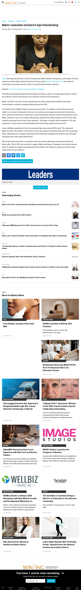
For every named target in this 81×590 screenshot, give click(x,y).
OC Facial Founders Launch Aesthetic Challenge (26, 89)
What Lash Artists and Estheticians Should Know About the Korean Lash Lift (30, 204)
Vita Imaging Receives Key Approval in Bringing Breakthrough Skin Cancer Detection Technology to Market (20, 406)
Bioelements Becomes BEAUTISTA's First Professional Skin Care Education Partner (59, 368)
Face (3, 275)
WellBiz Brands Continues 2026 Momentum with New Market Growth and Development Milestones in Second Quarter (19, 499)
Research (4, 243)
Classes (45, 361)
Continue (51, 581)
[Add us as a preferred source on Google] (23, 155)
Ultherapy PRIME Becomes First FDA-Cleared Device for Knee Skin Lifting (30, 225)
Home (4, 21)
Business (11, 21)
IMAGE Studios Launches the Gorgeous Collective (56, 450)
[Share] (9, 155)
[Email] (4, 155)
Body (3, 233)
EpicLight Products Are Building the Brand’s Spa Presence (24, 277)
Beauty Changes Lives (54, 81)
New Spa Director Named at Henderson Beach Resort (16, 543)
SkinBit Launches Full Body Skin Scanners (57, 325)
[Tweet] (18, 155)
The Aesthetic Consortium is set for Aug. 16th (59, 506)
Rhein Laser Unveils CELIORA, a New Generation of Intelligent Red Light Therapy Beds (34, 236)
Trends (4, 202)
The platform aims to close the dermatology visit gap (55, 331)
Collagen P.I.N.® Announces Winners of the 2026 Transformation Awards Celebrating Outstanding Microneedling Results (59, 406)
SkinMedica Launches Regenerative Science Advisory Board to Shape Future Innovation (35, 267)
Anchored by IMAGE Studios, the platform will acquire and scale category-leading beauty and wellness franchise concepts (59, 458)
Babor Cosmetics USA (34, 29)
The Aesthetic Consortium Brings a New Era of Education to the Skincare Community (60, 498)
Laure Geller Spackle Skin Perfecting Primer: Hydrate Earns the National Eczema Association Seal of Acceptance (59, 545)
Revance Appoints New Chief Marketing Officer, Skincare (23, 257)
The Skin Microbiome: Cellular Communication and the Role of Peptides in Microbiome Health (34, 247)
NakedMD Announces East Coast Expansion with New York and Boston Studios (20, 452)
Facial (45, 399)
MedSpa (5, 445)
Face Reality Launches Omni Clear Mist (18, 325)
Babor (4, 78)
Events (45, 491)
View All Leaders (40, 187)
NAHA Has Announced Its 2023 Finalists (17, 215)
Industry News (21, 21)
